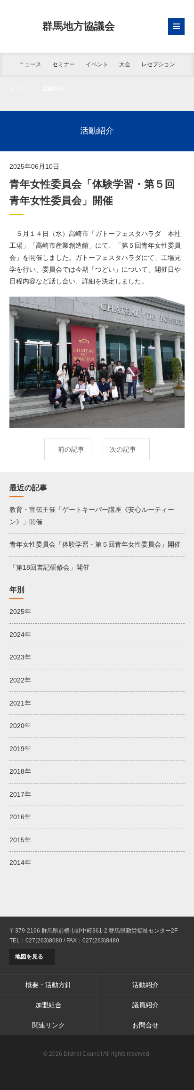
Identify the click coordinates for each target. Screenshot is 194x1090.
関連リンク (48, 1025)
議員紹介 (145, 1005)
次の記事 (123, 449)
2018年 (20, 771)
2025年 (20, 611)
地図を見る (29, 956)
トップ (17, 88)
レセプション (158, 64)
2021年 (20, 703)
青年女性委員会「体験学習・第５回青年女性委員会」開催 (95, 544)
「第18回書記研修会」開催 (49, 567)
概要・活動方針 (48, 984)
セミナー (63, 64)
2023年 (20, 657)
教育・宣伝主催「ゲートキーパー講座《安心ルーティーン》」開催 (91, 515)
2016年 (20, 817)
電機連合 (97, 1069)
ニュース (30, 64)
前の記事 (71, 449)
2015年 (20, 840)
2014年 (20, 862)
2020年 (20, 725)
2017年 (20, 794)
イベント (97, 64)
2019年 (20, 749)
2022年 (20, 680)
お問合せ (145, 1025)
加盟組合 (48, 1005)
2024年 (20, 634)
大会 (124, 64)
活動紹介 (53, 88)
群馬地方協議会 (78, 26)
